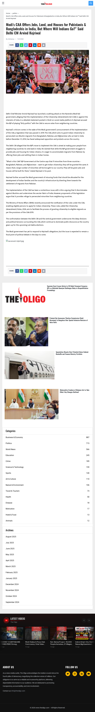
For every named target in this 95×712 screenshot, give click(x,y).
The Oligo (13, 622)
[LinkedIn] (81, 673)
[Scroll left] (84, 620)
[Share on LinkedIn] (35, 45)
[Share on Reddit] (39, 45)
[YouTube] (88, 673)
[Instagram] (74, 673)
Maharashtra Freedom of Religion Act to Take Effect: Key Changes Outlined (74, 391)
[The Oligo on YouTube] (6, 620)
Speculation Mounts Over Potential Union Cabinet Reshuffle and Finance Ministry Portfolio (72, 353)
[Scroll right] (89, 620)
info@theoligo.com (18, 691)
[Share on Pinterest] (30, 45)
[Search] (91, 3)
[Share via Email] (43, 45)
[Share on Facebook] (17, 45)
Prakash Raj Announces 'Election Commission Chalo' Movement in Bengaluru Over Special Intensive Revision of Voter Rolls (69, 320)
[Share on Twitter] (26, 45)
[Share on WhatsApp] (21, 45)
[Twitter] (67, 673)
